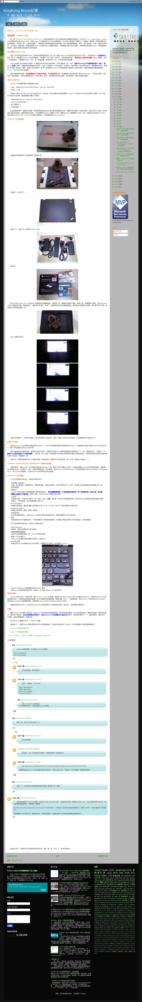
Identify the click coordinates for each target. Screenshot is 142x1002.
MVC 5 (132, 888)
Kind (127, 937)
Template (97, 914)
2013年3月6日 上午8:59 (33, 736)
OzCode (98, 924)
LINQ (133, 894)
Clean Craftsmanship (122, 933)
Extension (106, 920)
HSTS (106, 937)
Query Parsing (113, 941)
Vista (113, 894)
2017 (117, 86)
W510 (95, 947)
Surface (98, 945)
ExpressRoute (98, 912)
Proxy (125, 912)
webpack (102, 951)
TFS (103, 945)
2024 (117, 66)
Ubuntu (105, 890)
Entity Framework (119, 910)
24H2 (101, 929)
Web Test (119, 908)
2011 (116, 179)
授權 (24, 24)
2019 (117, 80)
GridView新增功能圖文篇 (67, 947)
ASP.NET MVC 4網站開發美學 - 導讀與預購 (125, 138)
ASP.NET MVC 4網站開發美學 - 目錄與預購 (125, 129)
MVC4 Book (118, 886)
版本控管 (105, 906)
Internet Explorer (114, 937)
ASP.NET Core (121, 888)
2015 (117, 91)
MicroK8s (111, 912)
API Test (121, 929)
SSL (126, 898)
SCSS (131, 912)
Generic (96, 937)
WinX (114, 947)
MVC (115, 873)
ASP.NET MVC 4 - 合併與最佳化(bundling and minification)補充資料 (125, 149)
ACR (97, 902)
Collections (99, 935)
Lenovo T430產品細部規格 (19, 632)
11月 (118, 102)
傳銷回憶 (125, 900)
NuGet (120, 898)
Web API (122, 878)
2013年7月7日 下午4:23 (27, 798)
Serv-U (121, 894)
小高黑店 (32, 621)
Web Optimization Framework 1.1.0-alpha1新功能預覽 (125, 143)
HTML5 (113, 892)
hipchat (122, 949)
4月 (117, 118)
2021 (117, 75)
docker (132, 878)
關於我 (16, 24)
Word (131, 947)
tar (97, 951)
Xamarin (127, 908)
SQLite (96, 943)
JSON (96, 904)
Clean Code (97, 920)
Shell (106, 943)
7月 (117, 110)
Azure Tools (111, 918)
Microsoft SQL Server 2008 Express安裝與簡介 (74, 870)
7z (112, 929)
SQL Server (110, 878)
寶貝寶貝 (132, 900)
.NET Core (131, 886)
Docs (114, 935)
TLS (114, 908)
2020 (117, 77)
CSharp (108, 910)
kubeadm (116, 928)
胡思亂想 (114, 890)
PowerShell (121, 880)
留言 (116, 235)
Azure (100, 880)
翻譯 (130, 951)
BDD (118, 918)
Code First (132, 933)
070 (97, 929)
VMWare (126, 945)
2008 (117, 187)
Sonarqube (119, 943)
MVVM (118, 900)
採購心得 (115, 916)
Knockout (112, 898)
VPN (132, 945)
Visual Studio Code (112, 926)
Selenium (130, 924)
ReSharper (114, 924)
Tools (127, 873)
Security (122, 924)
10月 (118, 104)
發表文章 (118, 231)
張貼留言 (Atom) (17, 860)
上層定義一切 (55, 959)
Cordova (111, 900)
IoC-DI (122, 937)
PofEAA (119, 912)
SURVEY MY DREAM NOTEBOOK (29, 39)
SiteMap (112, 943)
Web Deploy (107, 947)
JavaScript (120, 870)
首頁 (9, 24)
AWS (132, 929)
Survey (129, 892)
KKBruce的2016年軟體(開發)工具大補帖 (22, 871)
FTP (104, 898)
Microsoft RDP (106, 939)
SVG (101, 943)
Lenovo (111, 922)
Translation (109, 945)
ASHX (126, 929)
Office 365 (97, 941)
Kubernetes (108, 888)
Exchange (130, 910)
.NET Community (130, 928)
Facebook (119, 920)
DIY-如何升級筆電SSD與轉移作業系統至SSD (73, 883)
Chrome (130, 918)
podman (133, 949)
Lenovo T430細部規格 (14, 70)
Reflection (122, 941)
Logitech (98, 939)
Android (101, 931)
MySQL (128, 922)
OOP (133, 922)
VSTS (106, 894)
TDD (95, 926)
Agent (95, 931)
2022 (117, 72)
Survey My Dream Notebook (125, 172)
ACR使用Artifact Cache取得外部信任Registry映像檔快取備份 (70, 909)
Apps (95, 918)
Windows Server (124, 914)
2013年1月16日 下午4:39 (33, 666)
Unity (120, 945)
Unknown (20, 749)
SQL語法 (110, 884)
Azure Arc (104, 892)
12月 (118, 99)
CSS (99, 888)
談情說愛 (124, 890)
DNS (105, 935)
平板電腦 (114, 951)
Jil (105, 912)
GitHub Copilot (128, 920)
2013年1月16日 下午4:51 (33, 679)
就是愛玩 (100, 916)
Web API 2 (114, 882)
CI (102, 910)
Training (102, 926)
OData (126, 939)
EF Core (120, 935)
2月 (117, 123)
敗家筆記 (120, 951)
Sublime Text (123, 904)
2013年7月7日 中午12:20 (24, 782)
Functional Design (128, 935)
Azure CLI (102, 918)
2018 (117, 83)
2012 (117, 176)
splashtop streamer (41, 597)
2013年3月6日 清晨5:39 (23, 718)
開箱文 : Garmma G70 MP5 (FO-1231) (72, 895)
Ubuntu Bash (105, 914)
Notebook (17, 635)
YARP (95, 949)
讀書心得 (103, 882)
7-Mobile (107, 929)
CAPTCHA (106, 933)
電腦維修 (124, 896)
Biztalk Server (105, 902)
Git (126, 902)
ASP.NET (97, 878)
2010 (117, 181)
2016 (117, 88)
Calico (118, 906)
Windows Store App (123, 947)
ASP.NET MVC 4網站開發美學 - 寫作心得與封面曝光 (125, 168)
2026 (117, 61)
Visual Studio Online (127, 926)
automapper (102, 949)
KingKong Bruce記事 (21, 10)
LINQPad (132, 937)
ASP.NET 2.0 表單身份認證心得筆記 (63, 981)
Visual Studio (101, 870)
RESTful (106, 924)
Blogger (83, 993)
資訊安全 (109, 880)
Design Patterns (128, 906)
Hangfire (96, 922)
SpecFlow (126, 943)
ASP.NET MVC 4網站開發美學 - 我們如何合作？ (125, 155)
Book (112, 906)
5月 (117, 115)
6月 (117, 113)
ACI (116, 929)
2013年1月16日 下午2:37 (24, 645)
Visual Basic (100, 875)
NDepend (103, 904)
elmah (116, 949)
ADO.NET (106, 886)
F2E (113, 920)
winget (107, 951)
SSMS (108, 908)
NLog (120, 939)
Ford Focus (120, 902)
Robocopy (130, 941)
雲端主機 (130, 916)
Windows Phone (99, 928)
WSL (101, 947)
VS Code (114, 914)
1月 (117, 126)
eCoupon (108, 928)
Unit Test (100, 896)
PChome (104, 941)
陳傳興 (30, 635)
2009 (117, 184)
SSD (103, 908)
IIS (98, 890)
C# (127, 894)
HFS (102, 937)
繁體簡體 (116, 876)
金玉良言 (122, 916)
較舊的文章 (103, 856)
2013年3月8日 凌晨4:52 (32, 749)
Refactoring (112, 904)
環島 (126, 951)
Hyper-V (104, 922)
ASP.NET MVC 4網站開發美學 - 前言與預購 (125, 134)
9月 (117, 107)
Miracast (115, 939)
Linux (121, 892)
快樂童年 (108, 916)
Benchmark (99, 933)
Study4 (133, 943)
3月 (117, 121)
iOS (127, 949)
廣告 (122, 928)
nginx (116, 896)
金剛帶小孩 (121, 884)
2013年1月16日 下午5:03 (29, 700)
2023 (117, 69)
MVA (116, 922)
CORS (124, 918)
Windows (127, 876)
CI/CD (113, 933)
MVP (121, 922)
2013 (117, 97)
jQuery (124, 882)
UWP (116, 945)
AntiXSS (107, 931)
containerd (110, 949)
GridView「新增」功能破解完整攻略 (62, 920)
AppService (114, 931)
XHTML (108, 896)
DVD (109, 935)
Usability (97, 894)
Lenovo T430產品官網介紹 (19, 628)
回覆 (13, 658)
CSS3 (112, 902)
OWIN (131, 939)
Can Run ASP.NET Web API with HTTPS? (125, 163)
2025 (117, 64)
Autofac (121, 931)
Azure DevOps (103, 900)
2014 (117, 94)
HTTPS (131, 902)
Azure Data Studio (130, 931)
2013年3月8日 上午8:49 (33, 762)
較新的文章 (12, 856)
